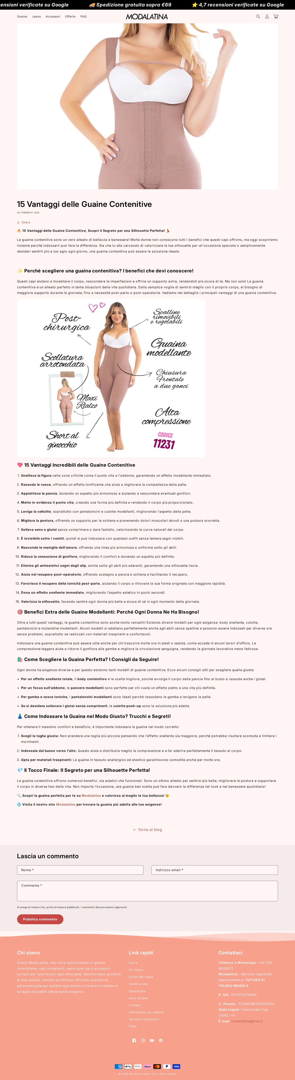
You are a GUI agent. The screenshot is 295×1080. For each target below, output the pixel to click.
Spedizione (137, 991)
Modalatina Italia (139, 1074)
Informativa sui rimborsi (146, 1012)
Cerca (133, 962)
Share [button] (26, 222)
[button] (258, 16)
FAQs (133, 1026)
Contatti (135, 1005)
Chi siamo (136, 969)
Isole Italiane (138, 998)
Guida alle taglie (141, 976)
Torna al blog (150, 829)
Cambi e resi (138, 984)
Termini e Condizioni (144, 1019)
